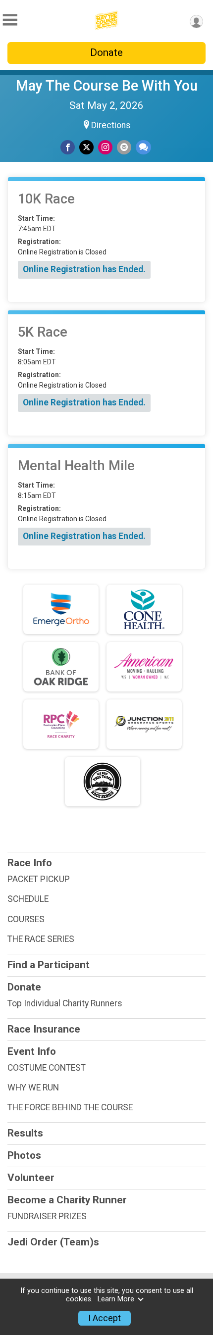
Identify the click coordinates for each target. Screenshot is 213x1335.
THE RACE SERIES (40, 939)
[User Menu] (196, 21)
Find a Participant (48, 965)
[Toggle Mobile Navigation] (10, 20)
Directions (111, 125)
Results (25, 1133)
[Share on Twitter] (86, 147)
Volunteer (30, 1178)
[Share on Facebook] (67, 147)
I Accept (104, 1318)
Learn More (116, 1299)
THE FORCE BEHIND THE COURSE (70, 1107)
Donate (106, 52)
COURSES (26, 919)
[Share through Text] (143, 147)
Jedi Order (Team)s (53, 1242)
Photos (24, 1155)
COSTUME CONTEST (46, 1068)
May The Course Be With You (107, 85)
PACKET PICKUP (38, 879)
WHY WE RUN (33, 1087)
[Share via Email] (124, 147)
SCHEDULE (28, 899)
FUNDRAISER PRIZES (47, 1216)
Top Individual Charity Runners (64, 1003)
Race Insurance (43, 1029)
